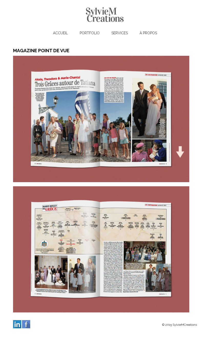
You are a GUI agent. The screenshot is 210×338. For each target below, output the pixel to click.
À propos (148, 33)
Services (119, 33)
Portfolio (90, 33)
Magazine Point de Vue (41, 50)
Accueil (60, 33)
